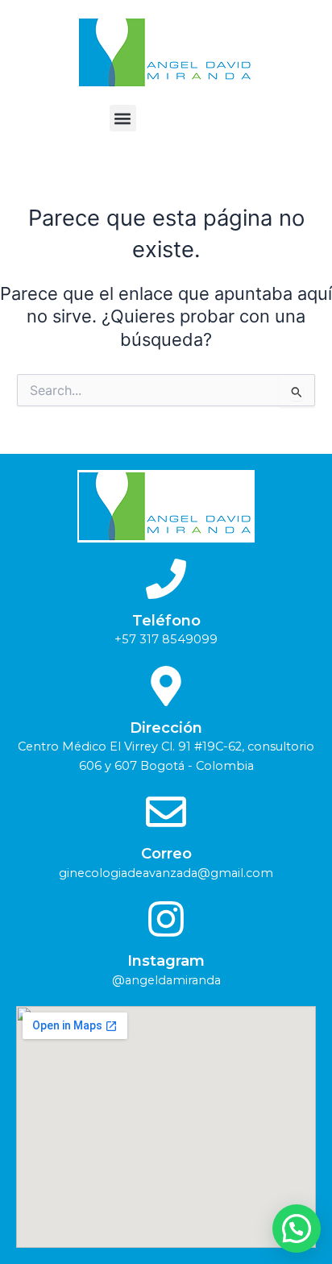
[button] (123, 118)
